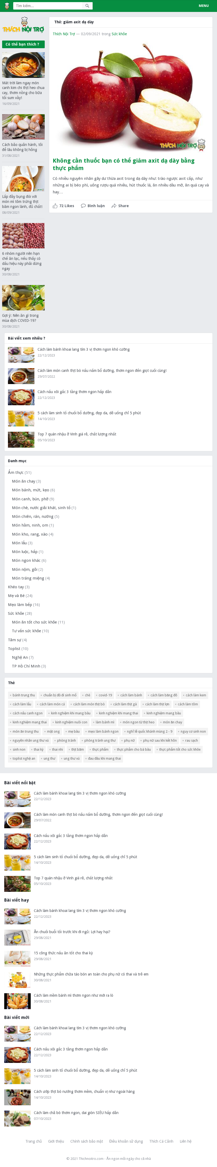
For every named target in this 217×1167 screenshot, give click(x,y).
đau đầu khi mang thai (104, 758)
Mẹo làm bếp (20, 604)
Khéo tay (16, 587)
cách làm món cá (52, 704)
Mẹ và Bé (16, 595)
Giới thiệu (56, 1141)
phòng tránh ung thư (100, 740)
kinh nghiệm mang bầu (164, 713)
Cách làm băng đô (164, 695)
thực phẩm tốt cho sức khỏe (180, 749)
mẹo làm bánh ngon (103, 731)
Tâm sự (14, 640)
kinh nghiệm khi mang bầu (71, 713)
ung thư (49, 758)
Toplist (14, 648)
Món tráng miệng (28, 578)
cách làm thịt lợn (157, 704)
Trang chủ (33, 1141)
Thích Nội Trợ (64, 34)
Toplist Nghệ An (24, 758)
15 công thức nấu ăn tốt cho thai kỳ (63, 953)
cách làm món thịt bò (89, 704)
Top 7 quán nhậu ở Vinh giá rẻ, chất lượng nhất (77, 434)
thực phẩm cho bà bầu (134, 749)
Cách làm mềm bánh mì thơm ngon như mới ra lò (73, 995)
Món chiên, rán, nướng (32, 516)
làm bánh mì (105, 722)
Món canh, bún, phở (30, 499)
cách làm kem (196, 695)
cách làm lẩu (22, 704)
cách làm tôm (188, 704)
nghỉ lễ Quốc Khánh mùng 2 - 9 (149, 731)
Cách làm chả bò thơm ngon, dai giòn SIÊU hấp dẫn (76, 1113)
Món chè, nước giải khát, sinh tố (41, 507)
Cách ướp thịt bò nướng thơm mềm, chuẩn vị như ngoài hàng (84, 1091)
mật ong (53, 731)
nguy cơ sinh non (193, 731)
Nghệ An (20, 657)
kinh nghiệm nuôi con (71, 722)
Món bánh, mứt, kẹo (30, 490)
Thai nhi (57, 749)
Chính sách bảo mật (86, 1141)
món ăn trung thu (26, 731)
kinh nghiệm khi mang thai (118, 713)
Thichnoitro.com (91, 1159)
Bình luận (96, 206)
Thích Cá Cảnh (161, 1141)
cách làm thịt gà (125, 704)
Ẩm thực (16, 472)
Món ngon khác (26, 560)
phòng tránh (66, 740)
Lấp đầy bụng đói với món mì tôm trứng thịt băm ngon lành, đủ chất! (22, 201)
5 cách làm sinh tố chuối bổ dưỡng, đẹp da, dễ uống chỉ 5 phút (89, 413)
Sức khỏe (119, 34)
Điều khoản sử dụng (126, 1141)
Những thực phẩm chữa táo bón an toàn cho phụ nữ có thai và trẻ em (91, 974)
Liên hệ (186, 1141)
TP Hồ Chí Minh (26, 666)
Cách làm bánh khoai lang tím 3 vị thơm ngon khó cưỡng (84, 349)
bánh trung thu (24, 695)
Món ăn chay (23, 481)
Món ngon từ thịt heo (139, 722)
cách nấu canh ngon (28, 713)
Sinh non (19, 749)
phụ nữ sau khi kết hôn (160, 740)
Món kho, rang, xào (30, 534)
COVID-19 (105, 695)
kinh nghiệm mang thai (30, 722)
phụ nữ (129, 740)
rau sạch (191, 740)
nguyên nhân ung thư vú (31, 740)
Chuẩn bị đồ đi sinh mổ (59, 695)
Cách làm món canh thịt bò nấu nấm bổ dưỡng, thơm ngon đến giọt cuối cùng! (102, 370)
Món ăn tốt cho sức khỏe (34, 622)
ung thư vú (72, 758)
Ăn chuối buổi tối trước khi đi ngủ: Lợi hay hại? (72, 932)
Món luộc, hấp (25, 551)
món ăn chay (172, 722)
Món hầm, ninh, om (30, 525)
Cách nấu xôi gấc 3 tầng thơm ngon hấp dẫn (74, 392)
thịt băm (77, 749)
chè (87, 695)
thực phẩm (100, 749)
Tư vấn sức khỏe (26, 631)
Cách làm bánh (131, 695)
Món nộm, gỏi (24, 569)
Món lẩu (19, 543)
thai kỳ (39, 749)
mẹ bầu (74, 731)
